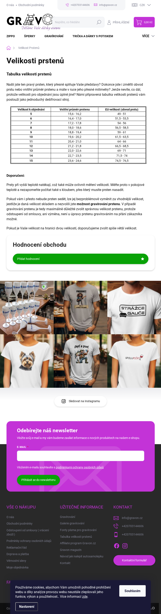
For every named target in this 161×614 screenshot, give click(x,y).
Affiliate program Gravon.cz (78, 543)
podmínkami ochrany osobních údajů (80, 467)
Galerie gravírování (72, 523)
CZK (142, 5)
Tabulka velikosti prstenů (76, 536)
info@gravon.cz (132, 518)
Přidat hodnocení (28, 259)
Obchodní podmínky (31, 5)
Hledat (99, 22)
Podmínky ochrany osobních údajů (28, 541)
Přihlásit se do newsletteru (38, 480)
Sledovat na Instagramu (84, 401)
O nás (10, 5)
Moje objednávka (17, 567)
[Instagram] (125, 545)
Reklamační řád (16, 547)
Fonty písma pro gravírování (78, 530)
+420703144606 (133, 526)
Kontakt (65, 563)
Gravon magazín (71, 550)
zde (84, 597)
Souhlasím (132, 591)
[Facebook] (116, 545)
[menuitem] (13, 36)
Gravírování (67, 517)
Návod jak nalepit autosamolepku (81, 556)
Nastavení (26, 607)
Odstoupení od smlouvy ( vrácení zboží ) (27, 532)
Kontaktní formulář (134, 560)
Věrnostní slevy (16, 560)
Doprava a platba (17, 554)
